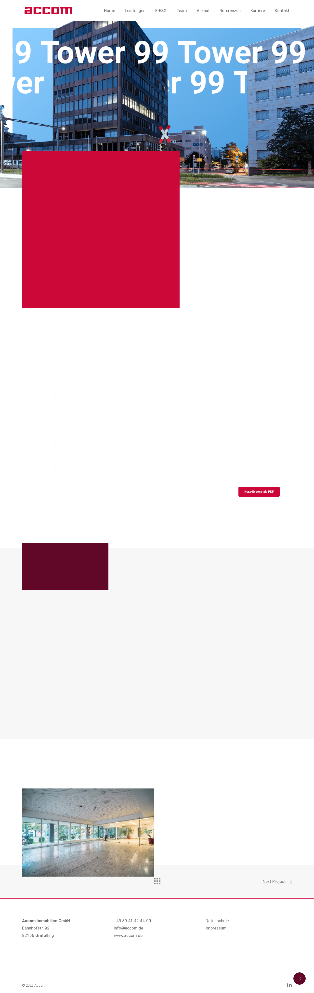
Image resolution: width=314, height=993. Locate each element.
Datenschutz (217, 920)
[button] (259, 492)
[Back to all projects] (157, 880)
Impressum (216, 928)
